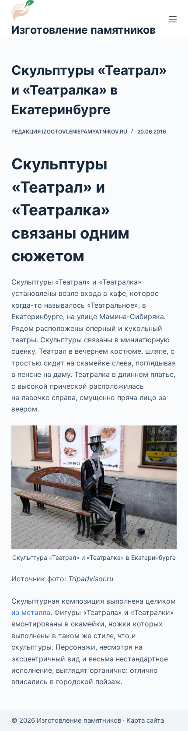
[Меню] (173, 19)
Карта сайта (145, 720)
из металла (30, 612)
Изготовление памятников (83, 29)
